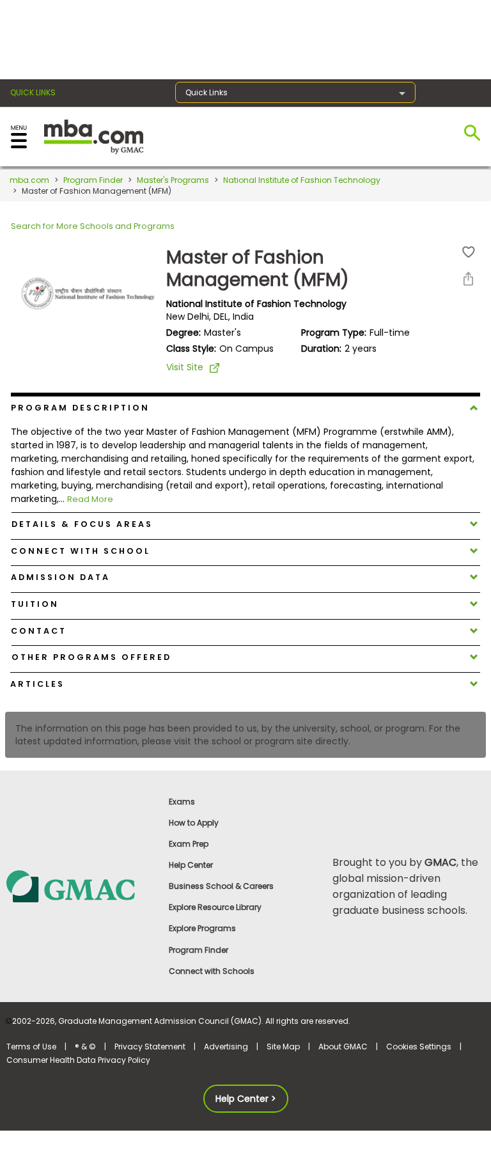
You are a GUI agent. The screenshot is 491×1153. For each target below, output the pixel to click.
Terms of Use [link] (31, 1046)
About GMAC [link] (343, 1046)
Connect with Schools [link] (211, 971)
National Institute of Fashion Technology (301, 180)
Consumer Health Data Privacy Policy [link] (78, 1060)
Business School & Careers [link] (221, 886)
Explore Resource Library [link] (215, 907)
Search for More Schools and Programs (93, 226)
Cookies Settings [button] (418, 1046)
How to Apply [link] (194, 822)
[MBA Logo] (93, 135)
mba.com (29, 180)
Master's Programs (173, 180)
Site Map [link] (283, 1046)
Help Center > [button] (245, 1098)
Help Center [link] (191, 864)
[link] (81, 885)
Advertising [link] (226, 1046)
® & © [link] (85, 1046)
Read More (90, 499)
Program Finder (93, 180)
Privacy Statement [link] (149, 1046)
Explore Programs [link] (202, 928)
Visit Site (184, 367)
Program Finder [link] (198, 950)
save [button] (468, 252)
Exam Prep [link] (188, 843)
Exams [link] (182, 801)
